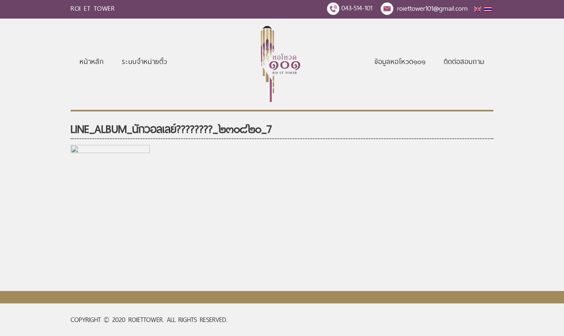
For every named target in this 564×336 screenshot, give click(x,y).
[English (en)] (477, 9)
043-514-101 (356, 8)
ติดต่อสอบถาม (464, 61)
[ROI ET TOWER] (280, 99)
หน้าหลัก (92, 61)
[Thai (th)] (488, 9)
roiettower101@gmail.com (432, 8)
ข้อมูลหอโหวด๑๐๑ (400, 61)
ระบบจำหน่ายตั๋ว (144, 61)
